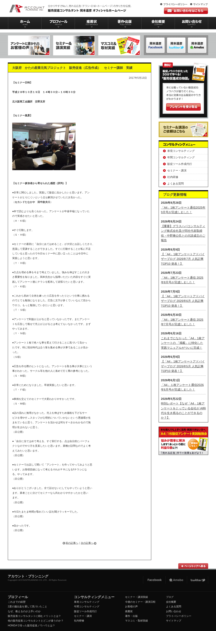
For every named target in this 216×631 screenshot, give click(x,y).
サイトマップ (199, 4)
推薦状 (91, 23)
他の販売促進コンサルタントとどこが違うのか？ (35, 620)
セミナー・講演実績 (136, 597)
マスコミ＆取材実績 (119, 45)
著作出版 (125, 23)
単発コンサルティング (181, 150)
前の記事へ (72, 542)
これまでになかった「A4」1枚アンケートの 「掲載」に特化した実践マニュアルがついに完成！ (183, 343)
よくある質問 (175, 183)
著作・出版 (131, 616)
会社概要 (158, 23)
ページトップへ (193, 566)
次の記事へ (87, 542)
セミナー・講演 (176, 170)
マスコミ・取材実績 (136, 620)
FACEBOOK (154, 580)
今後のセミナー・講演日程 (140, 601)
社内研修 (172, 177)
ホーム (24, 23)
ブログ (170, 597)
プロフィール (58, 23)
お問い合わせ (191, 23)
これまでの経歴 (17, 601)
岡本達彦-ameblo (176, 45)
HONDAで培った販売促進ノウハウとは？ (31, 625)
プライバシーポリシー (175, 4)
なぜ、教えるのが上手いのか (24, 611)
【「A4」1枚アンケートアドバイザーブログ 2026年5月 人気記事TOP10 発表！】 (183, 366)
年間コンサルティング (181, 157)
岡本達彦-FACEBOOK (155, 45)
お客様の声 (131, 606)
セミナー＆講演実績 (74, 45)
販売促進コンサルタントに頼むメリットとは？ (34, 616)
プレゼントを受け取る (183, 107)
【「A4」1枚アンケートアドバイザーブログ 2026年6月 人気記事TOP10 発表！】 (183, 300)
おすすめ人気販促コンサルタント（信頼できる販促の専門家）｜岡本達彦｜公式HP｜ (71, 8)
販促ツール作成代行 (179, 164)
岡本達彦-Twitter (197, 45)
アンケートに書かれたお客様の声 (29, 45)
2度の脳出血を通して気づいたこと (27, 606)
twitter (197, 580)
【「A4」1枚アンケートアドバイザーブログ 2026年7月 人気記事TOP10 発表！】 (183, 258)
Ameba (176, 580)
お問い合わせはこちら (186, 10)
